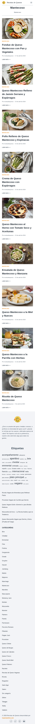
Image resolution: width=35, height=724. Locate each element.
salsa (11, 480)
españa (4, 468)
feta (22, 468)
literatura (4, 474)
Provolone (5, 639)
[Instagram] (19, 721)
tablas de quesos (5, 483)
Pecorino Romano (7, 627)
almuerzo (22, 455)
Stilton (4, 697)
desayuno (22, 462)
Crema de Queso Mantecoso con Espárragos (11, 182)
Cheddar (4, 536)
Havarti (4, 565)
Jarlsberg (5, 569)
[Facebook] (11, 721)
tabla (27, 480)
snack (15, 480)
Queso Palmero (7, 664)
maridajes (14, 474)
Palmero (4, 614)
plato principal (17, 477)
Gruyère (4, 561)
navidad (22, 474)
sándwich (23, 480)
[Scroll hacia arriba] (30, 721)
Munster (4, 610)
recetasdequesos (8, 55)
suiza (19, 480)
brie (29, 458)
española (9, 468)
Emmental (5, 540)
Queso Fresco (6, 656)
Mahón (4, 573)
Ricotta (4, 677)
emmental (6, 465)
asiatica (22, 459)
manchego (8, 474)
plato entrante (5, 477)
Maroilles (5, 590)
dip (26, 462)
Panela (4, 619)
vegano (18, 483)
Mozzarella (5, 606)
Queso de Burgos (7, 648)
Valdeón (4, 710)
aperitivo (14, 458)
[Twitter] (15, 721)
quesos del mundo (6, 480)
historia (9, 471)
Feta (3, 544)
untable (12, 483)
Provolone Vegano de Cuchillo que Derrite (15, 500)
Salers (4, 689)
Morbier (4, 602)
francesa (29, 468)
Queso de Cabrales (8, 652)
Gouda (4, 556)
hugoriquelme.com (8, 718)
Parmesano (5, 623)
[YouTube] (24, 721)
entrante (21, 466)
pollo (26, 477)
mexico (17, 474)
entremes (26, 466)
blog (25, 459)
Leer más (6, 59)
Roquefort (5, 681)
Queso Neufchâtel (7, 660)
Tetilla (4, 706)
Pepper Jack (6, 635)
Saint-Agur (5, 685)
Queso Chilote (6, 643)
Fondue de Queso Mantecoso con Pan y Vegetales (14, 48)
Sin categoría (6, 693)
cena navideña (8, 462)
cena (3, 462)
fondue (25, 468)
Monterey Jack (6, 598)
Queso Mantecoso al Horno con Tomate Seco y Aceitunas (16, 228)
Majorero (5, 577)
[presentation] (17, 28)
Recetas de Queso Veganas (11, 672)
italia (27, 471)
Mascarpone (6, 594)
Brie (3, 532)
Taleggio (4, 701)
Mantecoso (5, 41)
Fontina (4, 548)
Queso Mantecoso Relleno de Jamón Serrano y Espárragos (17, 94)
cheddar (15, 462)
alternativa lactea (5, 459)
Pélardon (5, 631)
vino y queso (26, 483)
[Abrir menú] (31, 2)
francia (5, 471)
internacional (18, 471)
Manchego (5, 581)
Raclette (4, 668)
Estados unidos (16, 468)
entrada (15, 466)
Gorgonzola (5, 552)
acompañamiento (10, 455)
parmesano (28, 474)
